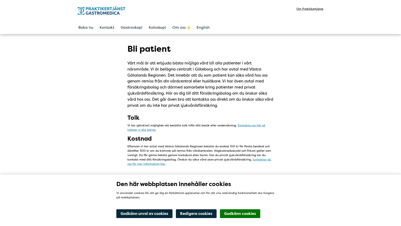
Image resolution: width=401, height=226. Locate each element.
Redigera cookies (196, 213)
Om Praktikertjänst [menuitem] (309, 9)
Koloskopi (157, 27)
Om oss (179, 27)
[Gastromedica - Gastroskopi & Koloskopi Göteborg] (114, 10)
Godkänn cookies (240, 213)
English (203, 27)
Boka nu (85, 27)
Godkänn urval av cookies (144, 213)
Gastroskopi (131, 27)
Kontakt (107, 27)
